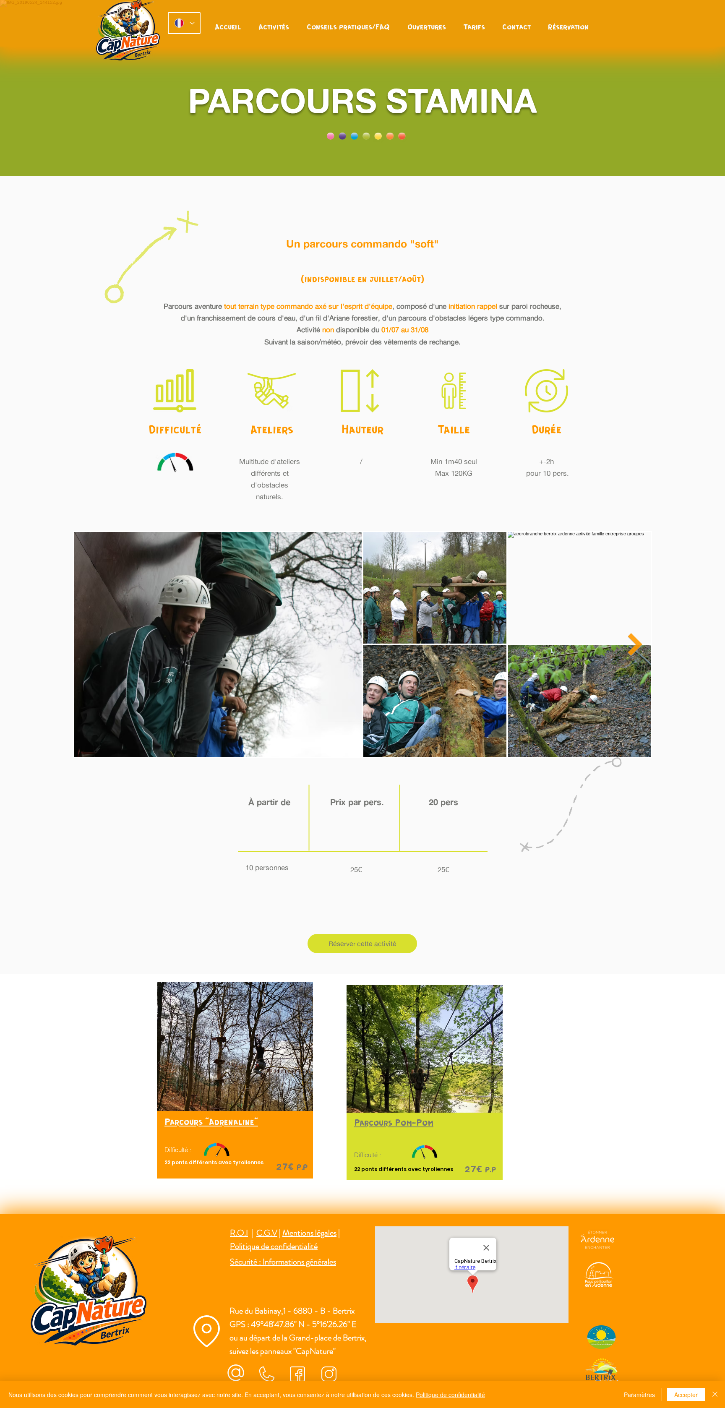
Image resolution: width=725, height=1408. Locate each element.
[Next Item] (635, 644)
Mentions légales (309, 1233)
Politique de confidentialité (274, 1246)
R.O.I (239, 1233)
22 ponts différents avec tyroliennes (214, 1162)
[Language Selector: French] (184, 23)
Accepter (686, 1394)
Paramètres (639, 1394)
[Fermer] (715, 1394)
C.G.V (266, 1233)
